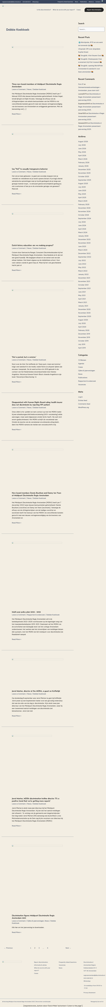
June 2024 (82, 225)
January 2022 (83, 274)
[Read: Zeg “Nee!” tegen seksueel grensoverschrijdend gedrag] (37, 149)
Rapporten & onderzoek (36, 615)
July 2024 (82, 222)
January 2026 (83, 166)
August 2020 (83, 320)
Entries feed (82, 400)
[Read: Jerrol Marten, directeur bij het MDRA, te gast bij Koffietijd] (37, 673)
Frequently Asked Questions (65, 1)
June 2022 (82, 264)
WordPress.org (83, 407)
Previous (8, 948)
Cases (79, 10)
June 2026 (82, 148)
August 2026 (83, 141)
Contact (98, 1)
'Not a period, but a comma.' (24, 357)
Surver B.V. (101, 1001)
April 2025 (82, 197)
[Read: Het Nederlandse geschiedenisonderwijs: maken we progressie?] (37, 227)
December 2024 (84, 208)
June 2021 (82, 292)
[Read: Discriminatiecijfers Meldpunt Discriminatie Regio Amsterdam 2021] (37, 878)
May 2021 (82, 295)
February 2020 (83, 330)
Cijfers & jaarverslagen (35, 921)
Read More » (16, 114)
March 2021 (82, 302)
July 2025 (82, 187)
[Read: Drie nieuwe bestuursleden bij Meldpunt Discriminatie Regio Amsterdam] (37, 63)
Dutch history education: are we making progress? (32, 245)
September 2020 (84, 316)
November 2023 (84, 243)
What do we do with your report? (64, 10)
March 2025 (82, 201)
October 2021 (83, 285)
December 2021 (84, 278)
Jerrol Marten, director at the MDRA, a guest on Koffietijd (36, 691)
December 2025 (84, 169)
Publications (83, 1)
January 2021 (83, 306)
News (76, 1)
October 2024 (83, 215)
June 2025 (82, 190)
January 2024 (83, 236)
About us (91, 1)
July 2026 (82, 145)
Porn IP (80, 84)
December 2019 (84, 334)
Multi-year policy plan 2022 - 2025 (26, 612)
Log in (80, 397)
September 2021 (84, 288)
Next (68, 948)
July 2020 (82, 323)
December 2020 (84, 309)
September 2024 (84, 218)
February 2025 (83, 204)
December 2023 (84, 239)
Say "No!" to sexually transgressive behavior (30, 169)
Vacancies (82, 385)
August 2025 (83, 183)
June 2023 (82, 246)
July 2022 (82, 260)
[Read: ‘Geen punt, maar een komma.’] (37, 321)
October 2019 (83, 341)
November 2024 (84, 211)
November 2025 (84, 173)
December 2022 (84, 253)
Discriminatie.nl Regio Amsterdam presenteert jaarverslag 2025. (89, 97)
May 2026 (82, 152)
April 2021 (82, 299)
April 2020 (82, 327)
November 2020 (84, 313)
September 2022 (84, 257)
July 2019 (81, 344)
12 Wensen (82, 360)
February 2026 (83, 162)
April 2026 (82, 155)
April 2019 (82, 348)
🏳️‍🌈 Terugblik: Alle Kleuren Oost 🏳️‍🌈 (91, 55)
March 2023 (82, 250)
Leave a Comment (19, 89)
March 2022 (82, 271)
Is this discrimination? (44, 10)
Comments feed (84, 404)
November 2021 (84, 281)
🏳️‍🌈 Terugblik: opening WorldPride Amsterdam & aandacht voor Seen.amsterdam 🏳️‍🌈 (90, 69)
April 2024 (82, 229)
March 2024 (82, 232)
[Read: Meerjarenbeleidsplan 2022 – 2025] (37, 575)
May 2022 (82, 267)
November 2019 (84, 337)
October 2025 (83, 176)
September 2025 (84, 180)
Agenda (81, 364)
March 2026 (82, 159)
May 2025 (82, 194)
